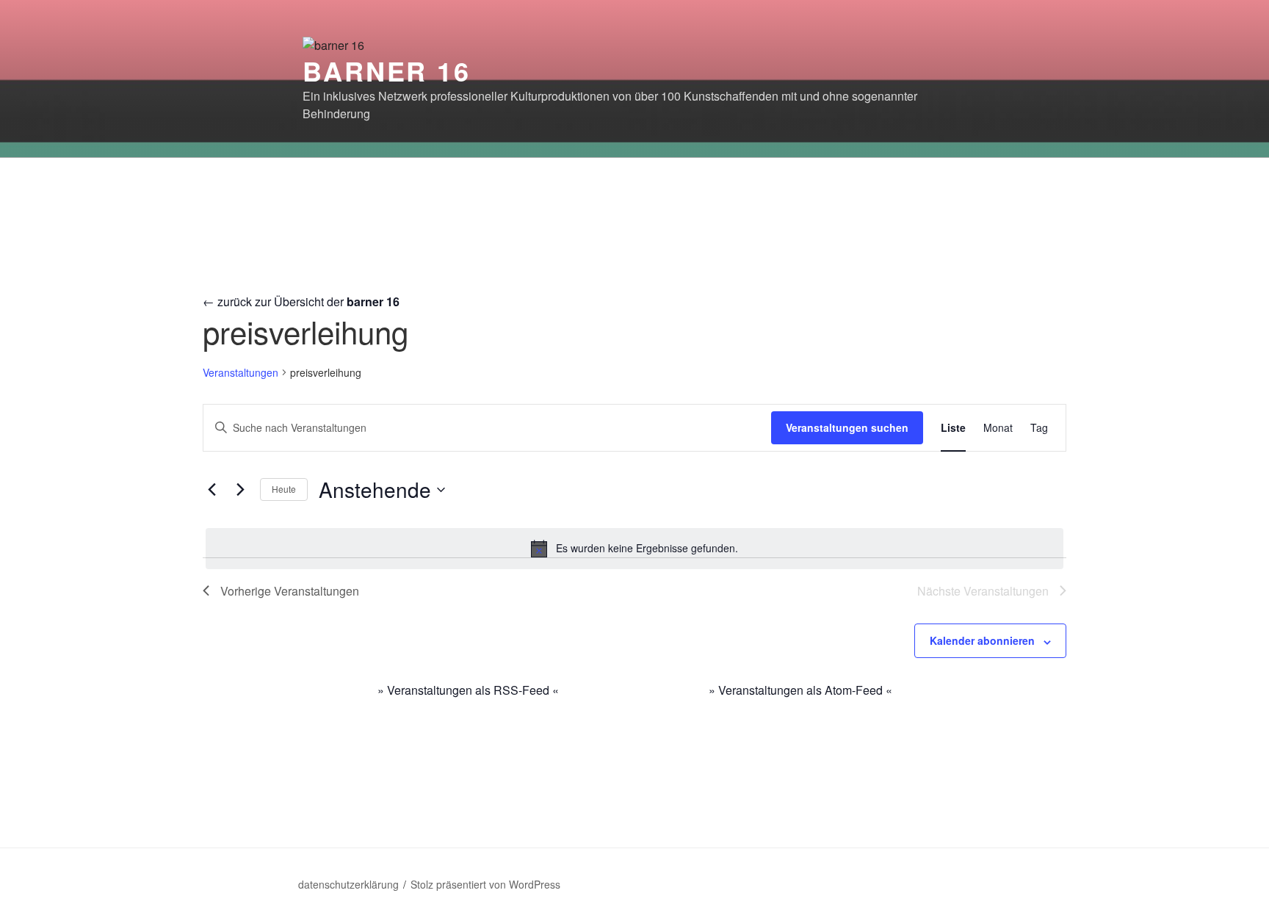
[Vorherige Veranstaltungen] (211, 490)
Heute (284, 489)
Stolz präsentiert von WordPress (485, 884)
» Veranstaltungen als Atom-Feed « (800, 690)
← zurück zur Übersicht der (301, 301)
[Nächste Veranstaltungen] (240, 490)
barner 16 (387, 70)
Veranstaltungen (240, 373)
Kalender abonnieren (982, 640)
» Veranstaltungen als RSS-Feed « (468, 690)
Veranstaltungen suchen (847, 427)
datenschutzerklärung (348, 884)
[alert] (634, 548)
